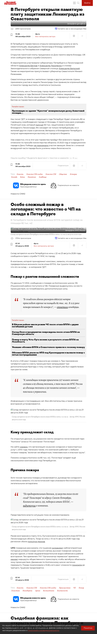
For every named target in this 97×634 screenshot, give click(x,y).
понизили (77, 565)
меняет (14, 559)
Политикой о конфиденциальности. (43, 630)
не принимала (41, 145)
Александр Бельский (69, 68)
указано (24, 447)
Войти (87, 3)
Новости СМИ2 (18, 194)
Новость (20, 174)
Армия (37, 590)
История (73, 174)
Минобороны (27, 590)
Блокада (14, 177)
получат (40, 125)
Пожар (81, 588)
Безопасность (62, 590)
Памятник (32, 177)
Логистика (15, 590)
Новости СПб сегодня (34, 174)
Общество (63, 174)
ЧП (74, 588)
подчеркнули (29, 505)
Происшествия (64, 588)
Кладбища (42, 177)
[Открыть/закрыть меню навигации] (74, 3)
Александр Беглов (28, 66)
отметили (62, 307)
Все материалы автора (45, 36)
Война (22, 177)
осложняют (57, 548)
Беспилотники (48, 590)
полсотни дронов (36, 541)
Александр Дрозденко (51, 66)
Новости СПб (51, 174)
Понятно (88, 628)
